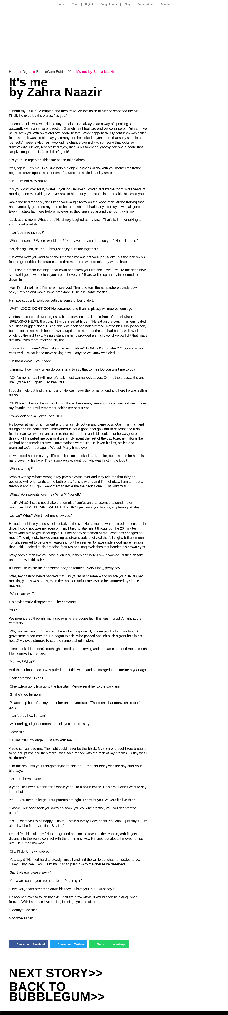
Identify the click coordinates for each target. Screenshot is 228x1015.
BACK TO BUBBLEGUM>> (57, 992)
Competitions (108, 4)
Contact (165, 4)
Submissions (145, 4)
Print (75, 4)
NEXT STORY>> (56, 973)
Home (61, 4)
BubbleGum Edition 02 (54, 72)
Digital (89, 4)
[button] (28, 944)
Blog (127, 4)
